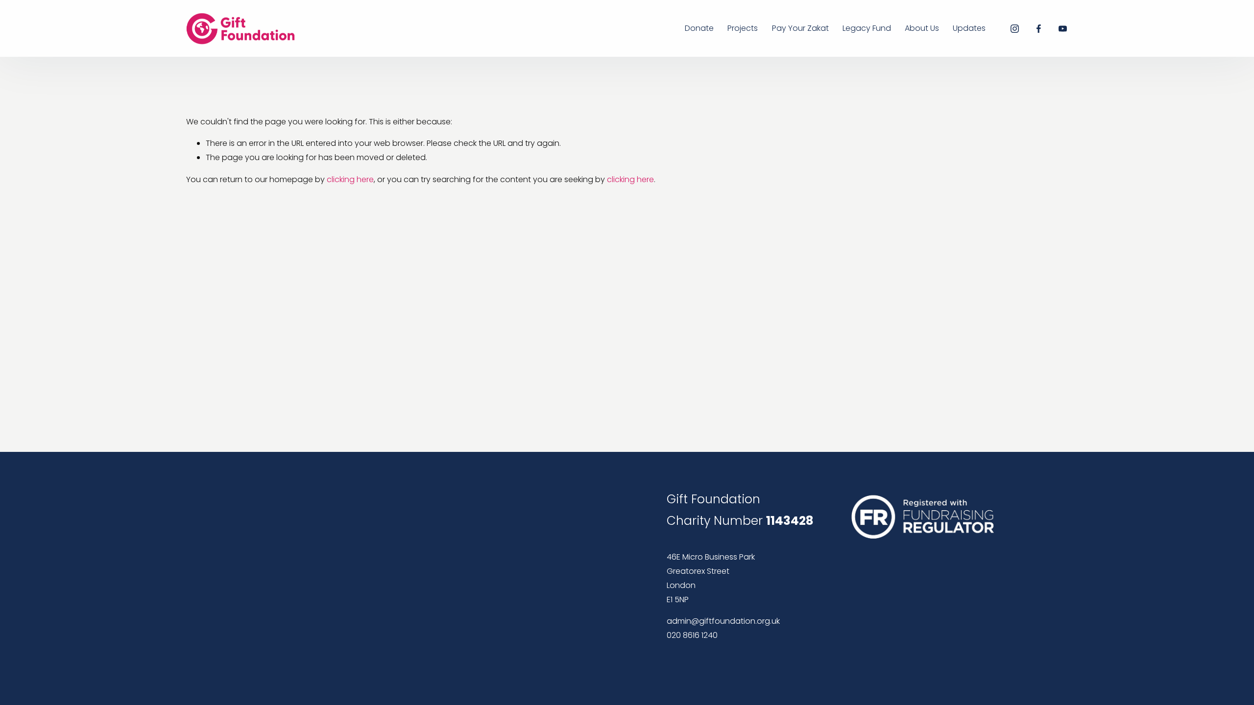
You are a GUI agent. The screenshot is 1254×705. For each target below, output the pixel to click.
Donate (699, 28)
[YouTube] (1063, 29)
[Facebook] (1039, 29)
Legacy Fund (867, 28)
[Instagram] (1015, 29)
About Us (922, 28)
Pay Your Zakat (800, 28)
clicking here (350, 179)
